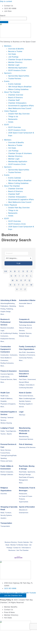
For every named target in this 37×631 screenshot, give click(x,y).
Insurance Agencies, (7, 374)
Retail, (3, 512)
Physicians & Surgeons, (8, 404)
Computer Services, (25, 333)
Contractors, (14, 355)
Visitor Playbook (10, 111)
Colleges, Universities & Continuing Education (26, 386)
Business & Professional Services (5, 322)
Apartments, (31, 472)
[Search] (4, 22)
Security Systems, (6, 515)
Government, (32, 379)
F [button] (31, 271)
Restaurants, (23, 493)
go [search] (19, 263)
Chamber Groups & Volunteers (20, 59)
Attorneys (22, 415)
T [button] (18, 285)
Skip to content (6, 1)
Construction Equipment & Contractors (6, 349)
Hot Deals (12, 54)
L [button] (30, 276)
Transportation (6, 523)
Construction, (5, 355)
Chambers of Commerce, (27, 355)
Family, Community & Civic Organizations (27, 348)
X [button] (16, 289)
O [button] (21, 280)
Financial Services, (7, 379)
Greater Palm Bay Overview (19, 114)
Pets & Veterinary (25, 444)
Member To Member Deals (19, 545)
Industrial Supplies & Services (9, 413)
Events (6, 81)
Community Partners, (26, 358)
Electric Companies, (7, 472)
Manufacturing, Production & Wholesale (25, 430)
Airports (9, 434)
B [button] (14, 271)
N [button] (16, 280)
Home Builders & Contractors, (6, 359)
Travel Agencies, (11, 431)
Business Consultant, (7, 328)
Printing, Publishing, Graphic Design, (7, 310)
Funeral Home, (5, 453)
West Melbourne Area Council (19, 108)
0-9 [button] (5, 271)
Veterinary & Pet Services (27, 447)
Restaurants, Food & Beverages (27, 489)
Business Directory (11, 542)
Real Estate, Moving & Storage (26, 467)
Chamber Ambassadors (17, 103)
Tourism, (3, 434)
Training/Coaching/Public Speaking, (9, 457)
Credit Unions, (5, 377)
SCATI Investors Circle (17, 70)
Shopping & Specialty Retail (9, 508)
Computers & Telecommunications (27, 320)
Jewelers (3, 518)
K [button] (26, 276)
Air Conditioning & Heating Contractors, (9, 335)
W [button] (31, 285)
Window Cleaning (6, 423)
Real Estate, (23, 472)
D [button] (23, 271)
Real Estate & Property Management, (26, 479)
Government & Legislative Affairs (21, 106)
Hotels (10, 122)
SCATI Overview (14, 127)
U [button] (22, 285)
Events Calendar (14, 84)
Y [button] (21, 289)
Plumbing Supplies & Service (25, 405)
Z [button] (25, 289)
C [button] (19, 271)
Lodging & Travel (7, 428)
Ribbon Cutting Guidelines (18, 89)
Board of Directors (15, 97)
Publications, (5, 306)
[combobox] (13, 18)
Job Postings (13, 57)
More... (3, 314)
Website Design (24, 336)
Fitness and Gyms (6, 461)
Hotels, (3, 431)
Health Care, (5, 396)
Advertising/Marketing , (8, 303)
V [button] (27, 285)
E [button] (27, 271)
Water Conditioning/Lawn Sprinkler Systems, (27, 400)
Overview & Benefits (16, 49)
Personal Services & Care (8, 445)
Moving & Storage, (25, 474)
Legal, (3, 330)
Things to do (13, 116)
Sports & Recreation (27, 507)
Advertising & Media (8, 300)
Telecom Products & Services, (25, 329)
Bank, (15, 379)
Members (7, 46)
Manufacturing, (24, 436)
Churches (4, 493)
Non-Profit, (22, 352)
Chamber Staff (14, 100)
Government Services (26, 439)
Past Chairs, (23, 379)
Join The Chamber (22, 550)
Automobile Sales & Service (25, 305)
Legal (21, 412)
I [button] (19, 276)
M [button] (12, 280)
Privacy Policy (5, 600)
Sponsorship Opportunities (18, 76)
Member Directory (15, 62)
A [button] (10, 271)
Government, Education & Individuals (24, 373)
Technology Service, (25, 325)
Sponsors (7, 73)
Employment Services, (8, 338)
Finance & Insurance (9, 371)
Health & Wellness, (7, 398)
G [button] (11, 276)
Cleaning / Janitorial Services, (7, 419)
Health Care (5, 393)
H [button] (15, 276)
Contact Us (17, 547)
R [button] (10, 285)
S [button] (14, 285)
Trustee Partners (14, 78)
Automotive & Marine (27, 300)
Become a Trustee (15, 51)
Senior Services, (6, 450)
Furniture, (8, 512)
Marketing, (12, 306)
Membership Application (17, 68)
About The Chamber (12, 92)
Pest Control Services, (26, 396)
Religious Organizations (6, 489)
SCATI (6, 125)
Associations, (31, 352)
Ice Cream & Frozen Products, (25, 498)
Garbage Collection (7, 474)
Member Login (13, 65)
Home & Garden (25, 393)
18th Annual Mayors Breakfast (19, 87)
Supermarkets (23, 502)
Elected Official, (24, 382)
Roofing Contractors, (7, 363)
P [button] (25, 280)
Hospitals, (4, 401)
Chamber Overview (15, 95)
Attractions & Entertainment (23, 511)
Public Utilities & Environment (7, 467)
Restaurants (12, 119)
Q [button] (29, 280)
